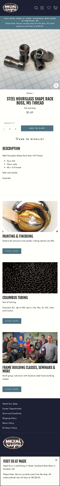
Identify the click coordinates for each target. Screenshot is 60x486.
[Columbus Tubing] (30, 277)
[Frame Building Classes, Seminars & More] (30, 347)
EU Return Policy (9, 427)
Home (29, 93)
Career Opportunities (11, 408)
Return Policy (8, 423)
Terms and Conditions (12, 413)
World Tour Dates (9, 403)
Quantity (10, 123)
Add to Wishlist (31, 139)
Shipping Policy (9, 418)
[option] (30, 22)
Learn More (12, 251)
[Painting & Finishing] (30, 216)
